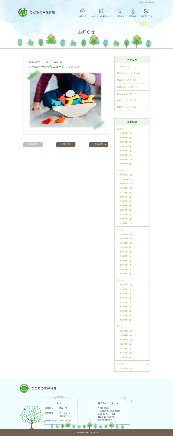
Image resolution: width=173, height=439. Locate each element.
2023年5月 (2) (125, 307)
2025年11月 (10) (126, 179)
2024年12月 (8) (126, 234)
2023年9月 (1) (125, 289)
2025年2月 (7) (125, 219)
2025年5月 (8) (125, 206)
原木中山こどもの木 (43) (128, 73)
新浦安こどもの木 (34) (127, 87)
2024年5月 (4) (125, 265)
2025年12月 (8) (126, 175)
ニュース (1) (123, 66)
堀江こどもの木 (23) (126, 80)
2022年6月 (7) (125, 353)
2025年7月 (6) (125, 197)
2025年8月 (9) (125, 192)
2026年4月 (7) (125, 151)
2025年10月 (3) (126, 184)
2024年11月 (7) (126, 239)
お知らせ (48, 62)
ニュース (58, 62)
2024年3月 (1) (125, 269)
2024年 (120, 230)
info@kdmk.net (105, 420)
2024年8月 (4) (125, 252)
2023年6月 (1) (125, 302)
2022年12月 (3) (126, 331)
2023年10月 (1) (126, 285)
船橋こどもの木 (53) (126, 107)
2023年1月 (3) (125, 320)
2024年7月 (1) (125, 256)
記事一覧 (66, 144)
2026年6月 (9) (125, 142)
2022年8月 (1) (125, 349)
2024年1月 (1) (125, 274)
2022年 (120, 326)
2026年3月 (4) (125, 155)
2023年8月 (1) (125, 294)
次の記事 (99, 144)
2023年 (120, 280)
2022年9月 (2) (125, 344)
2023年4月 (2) (125, 311)
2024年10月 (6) (126, 243)
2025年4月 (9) (125, 210)
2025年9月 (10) (126, 188)
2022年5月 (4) (125, 357)
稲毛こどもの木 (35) (126, 94)
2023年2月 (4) (125, 315)
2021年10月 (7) (126, 368)
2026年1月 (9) (125, 164)
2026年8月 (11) (126, 133)
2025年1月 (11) (126, 223)
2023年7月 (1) (125, 298)
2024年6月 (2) (125, 261)
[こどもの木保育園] (36, 12)
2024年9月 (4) (125, 247)
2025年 (120, 170)
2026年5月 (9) (125, 147)
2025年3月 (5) (125, 215)
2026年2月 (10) (126, 160)
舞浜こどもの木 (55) (126, 100)
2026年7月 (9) (125, 138)
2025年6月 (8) (125, 201)
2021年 (120, 364)
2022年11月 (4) (126, 335)
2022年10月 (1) (126, 340)
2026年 (120, 129)
